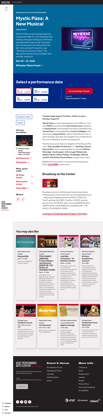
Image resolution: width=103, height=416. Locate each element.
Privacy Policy (84, 384)
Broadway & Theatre (24, 117)
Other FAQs (21, 188)
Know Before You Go (54, 367)
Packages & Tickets (54, 371)
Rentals (81, 380)
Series (49, 380)
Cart (6, 410)
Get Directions (22, 158)
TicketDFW (17, 2)
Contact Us (83, 367)
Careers (82, 377)
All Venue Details (20, 176)
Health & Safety (53, 377)
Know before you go (21, 182)
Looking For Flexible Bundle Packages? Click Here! (64, 214)
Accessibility (84, 390)
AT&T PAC (6, 2)
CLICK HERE (52, 164)
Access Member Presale (79, 91)
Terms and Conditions (87, 387)
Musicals (20, 123)
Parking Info (21, 162)
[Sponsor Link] (70, 400)
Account (8, 413)
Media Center (84, 374)
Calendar (8, 403)
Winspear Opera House (28, 65)
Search (7, 406)
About (81, 371)
